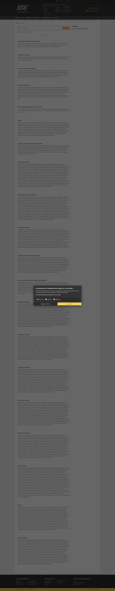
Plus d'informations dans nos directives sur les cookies (48, 294)
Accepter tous (69, 304)
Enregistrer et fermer (45, 304)
